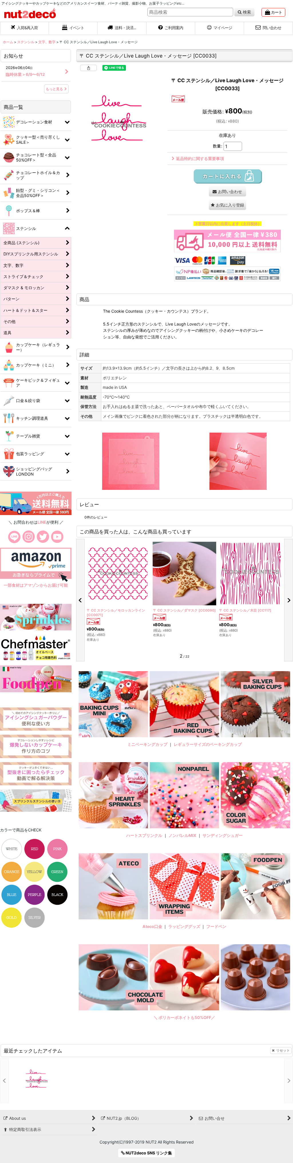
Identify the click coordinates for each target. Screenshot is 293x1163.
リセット (283, 1050)
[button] (122, 28)
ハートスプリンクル (144, 835)
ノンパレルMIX (182, 835)
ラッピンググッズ (184, 926)
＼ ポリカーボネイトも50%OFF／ (184, 1017)
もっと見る (54, 89)
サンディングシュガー (223, 835)
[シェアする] (88, 68)
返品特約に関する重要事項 (200, 158)
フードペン (216, 926)
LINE (41, 522)
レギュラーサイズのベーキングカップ (208, 744)
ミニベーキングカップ (147, 744)
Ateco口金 (152, 926)
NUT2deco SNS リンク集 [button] (148, 1152)
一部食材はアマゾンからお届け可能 (36, 585)
